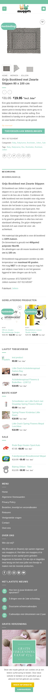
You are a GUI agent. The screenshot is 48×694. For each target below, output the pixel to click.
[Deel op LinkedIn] (28, 156)
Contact (5, 523)
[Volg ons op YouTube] (23, 573)
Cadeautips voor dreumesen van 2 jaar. (27, 614)
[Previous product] (10, 92)
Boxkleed (38, 147)
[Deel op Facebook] (9, 156)
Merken (14, 76)
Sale (44, 143)
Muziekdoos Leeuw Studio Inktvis (33, 331)
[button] (4, 9)
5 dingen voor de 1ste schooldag (24, 599)
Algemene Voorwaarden (13, 497)
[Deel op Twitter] (14, 156)
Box (23, 147)
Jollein (24, 76)
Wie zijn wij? (8, 543)
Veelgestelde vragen (11, 518)
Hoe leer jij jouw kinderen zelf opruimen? (23, 591)
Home (5, 76)
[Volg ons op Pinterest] (19, 573)
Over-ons (6, 528)
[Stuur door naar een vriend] (19, 156)
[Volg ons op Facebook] (4, 573)
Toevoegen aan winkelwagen (23, 131)
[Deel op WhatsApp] (4, 156)
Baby (14, 143)
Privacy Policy (8, 502)
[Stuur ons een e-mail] (14, 573)
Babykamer (21, 143)
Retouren (6, 512)
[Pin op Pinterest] (23, 156)
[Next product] (4, 92)
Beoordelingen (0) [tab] (11, 177)
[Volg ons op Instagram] (9, 573)
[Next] (41, 40)
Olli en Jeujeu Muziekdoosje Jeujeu (11, 331)
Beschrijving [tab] (8, 172)
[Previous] (6, 40)
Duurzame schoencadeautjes (23, 606)
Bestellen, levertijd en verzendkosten (19, 507)
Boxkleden (31, 143)
